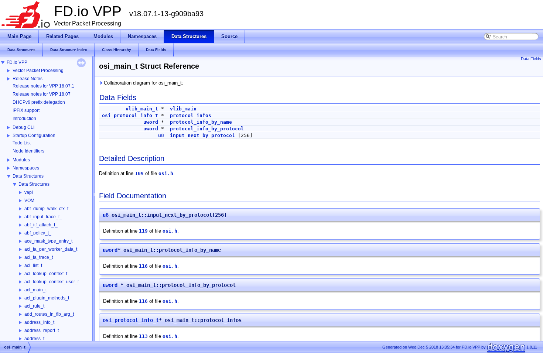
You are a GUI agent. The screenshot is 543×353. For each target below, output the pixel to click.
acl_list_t (33, 265)
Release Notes (27, 78)
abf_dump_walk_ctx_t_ (47, 208)
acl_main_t (35, 289)
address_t (34, 338)
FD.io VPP (17, 62)
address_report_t (41, 330)
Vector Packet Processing (38, 70)
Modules (21, 159)
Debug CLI (23, 127)
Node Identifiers (28, 151)
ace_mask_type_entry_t (48, 241)
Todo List (22, 142)
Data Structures (28, 176)
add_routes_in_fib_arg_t (49, 314)
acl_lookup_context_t (45, 273)
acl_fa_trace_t (38, 257)
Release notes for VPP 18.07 (42, 94)
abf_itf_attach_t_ (41, 224)
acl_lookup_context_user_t (51, 281)
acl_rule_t (34, 306)
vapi (28, 192)
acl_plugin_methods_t (46, 298)
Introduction (24, 118)
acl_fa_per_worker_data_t (50, 249)
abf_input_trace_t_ (43, 216)
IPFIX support (26, 110)
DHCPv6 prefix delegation (39, 102)
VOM (29, 200)
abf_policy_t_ (37, 233)
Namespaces (26, 168)
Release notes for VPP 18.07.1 (43, 86)
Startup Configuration (34, 135)
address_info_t (39, 322)
